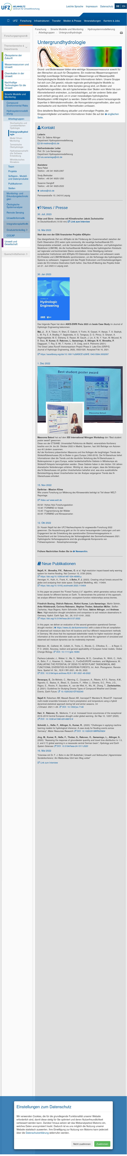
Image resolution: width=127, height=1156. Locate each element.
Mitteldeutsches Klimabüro (17, 161)
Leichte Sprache (74, 6)
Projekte (12, 171)
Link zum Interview (80, 221)
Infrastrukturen (41, 20)
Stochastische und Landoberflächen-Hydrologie (18, 125)
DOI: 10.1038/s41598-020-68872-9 (56, 718)
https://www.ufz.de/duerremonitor (72, 627)
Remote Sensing (15, 212)
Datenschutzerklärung (37, 1132)
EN (123, 6)
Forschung (25, 20)
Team (11, 166)
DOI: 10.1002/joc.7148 (73, 706)
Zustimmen (102, 1144)
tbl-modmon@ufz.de (49, 143)
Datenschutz (106, 6)
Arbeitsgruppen (16, 118)
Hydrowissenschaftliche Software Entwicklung (19, 153)
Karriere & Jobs (112, 20)
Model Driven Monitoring (16, 139)
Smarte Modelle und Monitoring (15, 95)
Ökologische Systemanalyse (14, 206)
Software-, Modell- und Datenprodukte (18, 177)
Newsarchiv (81, 551)
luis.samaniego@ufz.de (51, 157)
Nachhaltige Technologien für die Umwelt (15, 85)
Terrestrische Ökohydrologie (16, 145)
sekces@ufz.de (47, 190)
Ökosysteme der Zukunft (13, 57)
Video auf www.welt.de (51, 500)
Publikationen (15, 183)
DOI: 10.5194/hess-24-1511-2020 (72, 746)
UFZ (15, 20)
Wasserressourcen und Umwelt (17, 66)
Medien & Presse (72, 20)
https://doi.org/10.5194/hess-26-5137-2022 (60, 618)
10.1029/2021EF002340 (72, 691)
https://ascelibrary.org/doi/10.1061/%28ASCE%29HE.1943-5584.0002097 (74, 354)
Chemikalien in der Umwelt (14, 75)
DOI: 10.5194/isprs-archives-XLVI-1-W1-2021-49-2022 (65, 673)
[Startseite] (9, 21)
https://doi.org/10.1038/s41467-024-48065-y (60, 576)
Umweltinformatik (16, 218)
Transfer (56, 20)
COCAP (11, 235)
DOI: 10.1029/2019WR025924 (91, 731)
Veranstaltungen (92, 20)
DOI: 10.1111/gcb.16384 (67, 651)
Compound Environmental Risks (17, 104)
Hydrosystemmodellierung (17, 112)
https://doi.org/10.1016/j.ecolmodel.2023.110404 (63, 585)
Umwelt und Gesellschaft (11, 243)
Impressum (92, 6)
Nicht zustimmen (82, 1144)
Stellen (11, 188)
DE (117, 6)
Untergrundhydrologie (19, 133)
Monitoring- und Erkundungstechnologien (17, 196)
